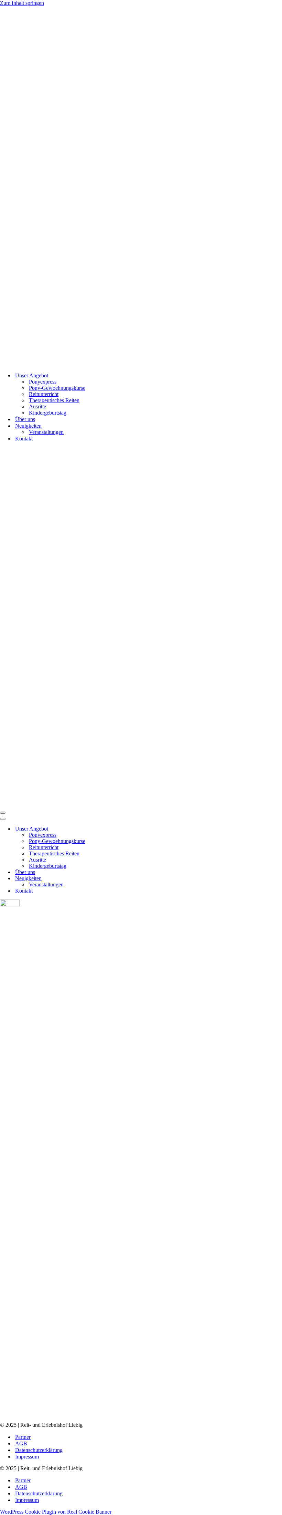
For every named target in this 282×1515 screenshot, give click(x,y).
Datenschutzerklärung (39, 1450)
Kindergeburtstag (47, 413)
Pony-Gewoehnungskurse (57, 388)
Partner (23, 1437)
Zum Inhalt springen (22, 3)
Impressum (27, 1457)
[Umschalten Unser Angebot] (120, 829)
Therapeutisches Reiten (54, 400)
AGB (21, 1443)
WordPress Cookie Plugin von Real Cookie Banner (55, 1512)
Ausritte (37, 406)
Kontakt (24, 438)
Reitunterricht (43, 394)
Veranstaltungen (46, 432)
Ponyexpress (42, 382)
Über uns (25, 419)
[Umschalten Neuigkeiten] (120, 879)
